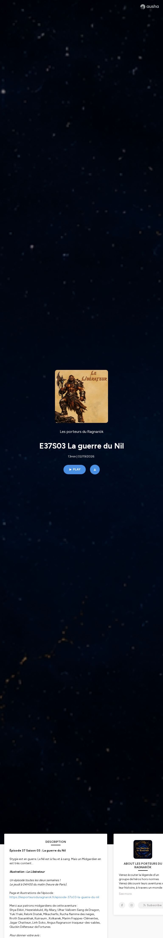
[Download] (95, 469)
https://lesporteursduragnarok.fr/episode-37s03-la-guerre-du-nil (54, 897)
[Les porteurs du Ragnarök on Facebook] (122, 905)
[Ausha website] (149, 6)
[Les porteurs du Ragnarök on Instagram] (131, 905)
